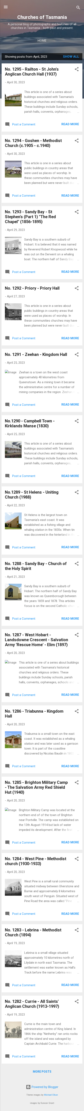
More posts (42, 1071)
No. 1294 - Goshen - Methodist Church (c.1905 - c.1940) (33, 143)
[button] (76, 70)
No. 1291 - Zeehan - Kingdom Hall (36, 354)
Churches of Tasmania (42, 17)
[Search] (78, 8)
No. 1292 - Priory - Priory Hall (32, 288)
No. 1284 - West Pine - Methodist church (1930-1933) (35, 861)
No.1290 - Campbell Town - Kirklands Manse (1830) (30, 423)
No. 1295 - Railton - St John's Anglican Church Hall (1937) (32, 72)
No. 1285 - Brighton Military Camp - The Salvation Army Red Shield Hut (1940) (36, 787)
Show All (71, 56)
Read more (70, 124)
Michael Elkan (51, 1095)
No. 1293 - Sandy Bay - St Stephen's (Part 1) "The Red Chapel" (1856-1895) (30, 216)
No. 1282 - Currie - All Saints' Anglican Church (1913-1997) (32, 1004)
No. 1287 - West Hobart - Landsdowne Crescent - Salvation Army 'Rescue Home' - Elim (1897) (36, 639)
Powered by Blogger (44, 1087)
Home (42, 40)
